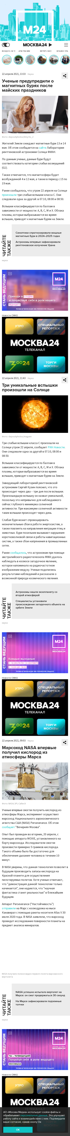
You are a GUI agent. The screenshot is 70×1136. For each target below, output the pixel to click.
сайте (42, 148)
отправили (9, 908)
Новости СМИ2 (10, 315)
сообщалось (18, 553)
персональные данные (33, 1115)
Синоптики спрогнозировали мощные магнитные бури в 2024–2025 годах (39, 234)
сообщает (8, 827)
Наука (31, 74)
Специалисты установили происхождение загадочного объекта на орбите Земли (40, 604)
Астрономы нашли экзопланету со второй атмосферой (36, 593)
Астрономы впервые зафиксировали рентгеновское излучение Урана (38, 243)
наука (5, 260)
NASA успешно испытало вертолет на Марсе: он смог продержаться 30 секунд (40, 993)
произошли (9, 195)
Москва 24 (35, 45)
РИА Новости (56, 447)
